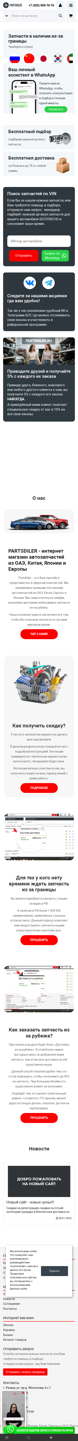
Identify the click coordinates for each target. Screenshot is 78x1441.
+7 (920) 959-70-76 (41, 5)
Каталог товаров (14, 1339)
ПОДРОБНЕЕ (39, 788)
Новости (39, 1149)
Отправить (23, 255)
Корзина (9, 1330)
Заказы (8, 1325)
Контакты (10, 1308)
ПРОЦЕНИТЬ (39, 940)
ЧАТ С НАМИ (39, 634)
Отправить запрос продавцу (25, 1372)
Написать (55, 109)
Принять (54, 1271)
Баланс (8, 1335)
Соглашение (11, 1303)
